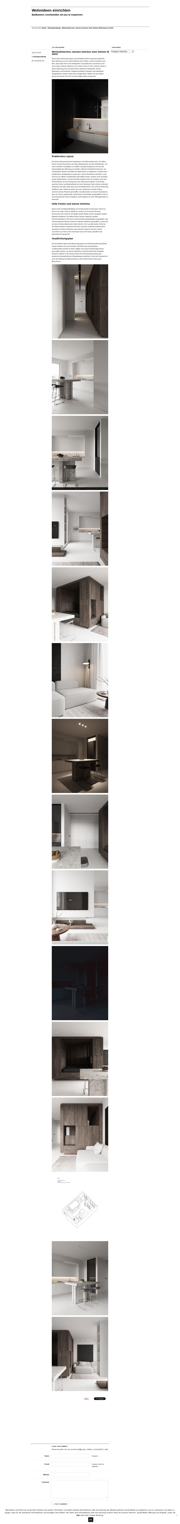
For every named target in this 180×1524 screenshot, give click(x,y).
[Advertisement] (79, 5)
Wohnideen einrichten (51, 10)
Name (47, 1456)
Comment (45, 1482)
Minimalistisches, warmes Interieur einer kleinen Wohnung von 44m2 (87, 52)
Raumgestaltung (54, 28)
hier (78, 1515)
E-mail (46, 1464)
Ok (90, 1520)
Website (46, 1475)
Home (44, 28)
